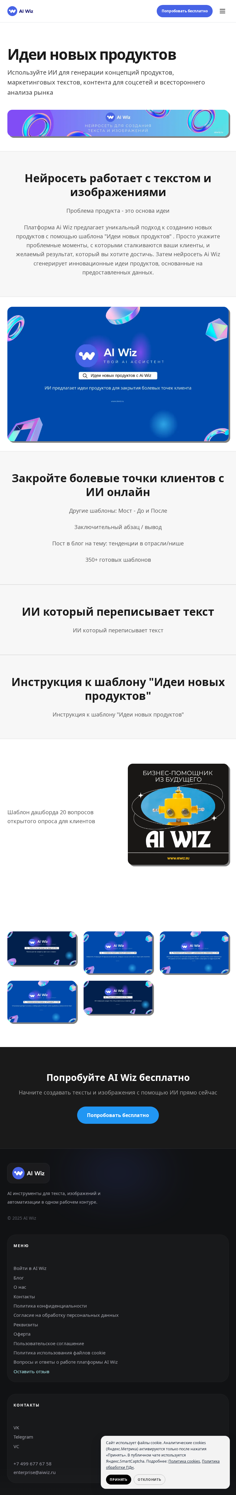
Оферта (22, 1334)
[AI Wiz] (20, 11)
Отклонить (149, 1479)
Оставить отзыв (31, 1371)
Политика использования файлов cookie (59, 1352)
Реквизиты (26, 1324)
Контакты (24, 1296)
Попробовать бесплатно (185, 11)
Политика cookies (184, 1461)
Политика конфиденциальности (50, 1306)
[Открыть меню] (222, 11)
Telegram (23, 1437)
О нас (20, 1287)
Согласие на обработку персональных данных (66, 1315)
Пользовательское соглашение (49, 1343)
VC (16, 1446)
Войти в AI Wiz (30, 1268)
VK (16, 1427)
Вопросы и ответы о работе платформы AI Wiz (66, 1362)
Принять (119, 1479)
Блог (19, 1278)
